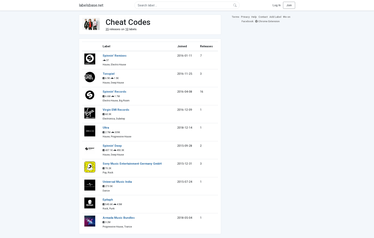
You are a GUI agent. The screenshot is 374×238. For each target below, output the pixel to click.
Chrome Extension (269, 21)
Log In (277, 5)
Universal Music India (117, 182)
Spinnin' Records (114, 91)
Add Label (275, 16)
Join (289, 5)
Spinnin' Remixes (114, 55)
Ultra (106, 127)
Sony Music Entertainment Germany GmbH (132, 163)
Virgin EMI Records (116, 110)
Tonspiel (109, 74)
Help (254, 16)
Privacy (245, 16)
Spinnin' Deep (112, 146)
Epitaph (108, 199)
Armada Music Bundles (119, 218)
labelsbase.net (91, 5)
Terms (235, 16)
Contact (263, 16)
